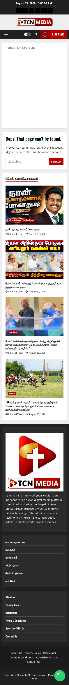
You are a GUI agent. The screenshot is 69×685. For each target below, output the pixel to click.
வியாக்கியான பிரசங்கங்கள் (21, 220)
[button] (6, 34)
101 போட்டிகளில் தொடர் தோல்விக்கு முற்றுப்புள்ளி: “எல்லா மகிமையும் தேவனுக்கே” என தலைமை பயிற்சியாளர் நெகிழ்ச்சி (32, 405)
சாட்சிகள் (13, 332)
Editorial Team (15, 234)
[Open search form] (36, 34)
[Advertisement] (34, 89)
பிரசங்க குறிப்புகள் (15, 542)
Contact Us (11, 636)
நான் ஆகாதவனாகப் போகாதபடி (23, 229)
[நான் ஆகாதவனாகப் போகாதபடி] (34, 205)
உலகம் (12, 393)
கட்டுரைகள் (12, 565)
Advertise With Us (15, 628)
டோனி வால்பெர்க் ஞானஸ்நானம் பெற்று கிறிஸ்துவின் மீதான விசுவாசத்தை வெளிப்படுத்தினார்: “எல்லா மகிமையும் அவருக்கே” (33, 344)
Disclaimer (11, 613)
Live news (58, 34)
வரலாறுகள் (11, 557)
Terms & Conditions (16, 620)
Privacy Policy (13, 605)
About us (10, 597)
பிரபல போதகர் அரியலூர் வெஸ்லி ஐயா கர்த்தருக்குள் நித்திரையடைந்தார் (33, 285)
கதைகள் (10, 549)
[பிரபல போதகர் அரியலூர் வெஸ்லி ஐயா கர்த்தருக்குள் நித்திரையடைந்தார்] (34, 259)
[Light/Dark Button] (27, 34)
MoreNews (53, 674)
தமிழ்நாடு (13, 274)
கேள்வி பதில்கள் (14, 573)
